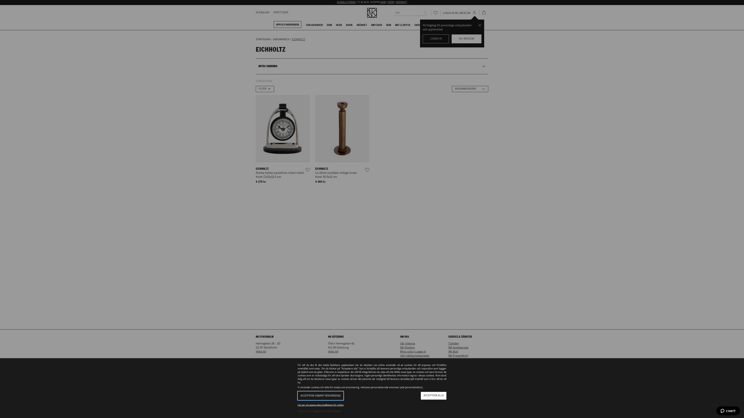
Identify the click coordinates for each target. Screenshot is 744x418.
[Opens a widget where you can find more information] (728, 411)
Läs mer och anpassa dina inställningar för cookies (321, 405)
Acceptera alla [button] (434, 396)
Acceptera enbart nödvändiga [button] (321, 396)
